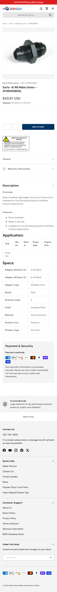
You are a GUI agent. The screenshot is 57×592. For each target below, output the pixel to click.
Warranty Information (13, 528)
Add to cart (38, 127)
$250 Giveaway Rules (13, 534)
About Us (7, 507)
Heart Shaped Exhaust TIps (16, 492)
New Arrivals (11, 37)
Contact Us (8, 471)
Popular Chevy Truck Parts (15, 487)
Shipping (6, 103)
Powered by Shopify (31, 585)
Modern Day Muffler (16, 585)
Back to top (28, 417)
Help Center (11, 56)
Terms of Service (11, 523)
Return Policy (9, 513)
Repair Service (10, 466)
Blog (7, 46)
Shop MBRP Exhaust (34, 2)
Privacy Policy (9, 518)
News (5, 482)
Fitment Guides (10, 476)
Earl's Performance (11, 83)
